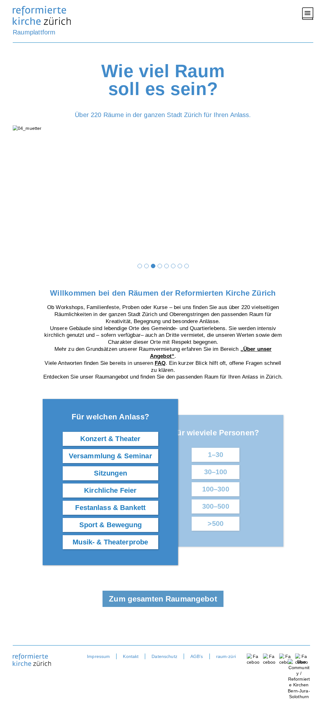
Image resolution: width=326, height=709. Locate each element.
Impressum (98, 656)
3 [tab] (153, 266)
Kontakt (130, 656)
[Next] (305, 192)
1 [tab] (140, 266)
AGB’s (196, 656)
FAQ (160, 363)
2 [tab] (146, 266)
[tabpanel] (163, 192)
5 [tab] (166, 266)
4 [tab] (160, 266)
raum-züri (226, 656)
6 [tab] (173, 266)
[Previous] (20, 192)
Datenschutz (164, 656)
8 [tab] (186, 266)
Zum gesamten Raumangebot (163, 599)
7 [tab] (180, 266)
